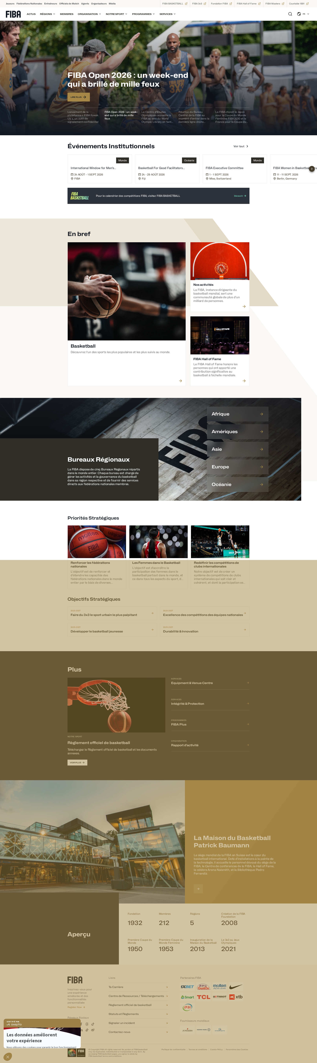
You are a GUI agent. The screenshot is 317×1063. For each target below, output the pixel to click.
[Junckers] (187, 1029)
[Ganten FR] (203, 986)
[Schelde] (219, 1029)
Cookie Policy (216, 1049)
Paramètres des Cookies (237, 1049)
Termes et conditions (198, 1049)
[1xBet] (187, 986)
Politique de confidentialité (173, 1049)
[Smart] (187, 997)
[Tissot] (219, 997)
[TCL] (203, 997)
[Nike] (236, 986)
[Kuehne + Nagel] (203, 1029)
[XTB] (236, 997)
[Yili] (187, 1007)
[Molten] (219, 986)
